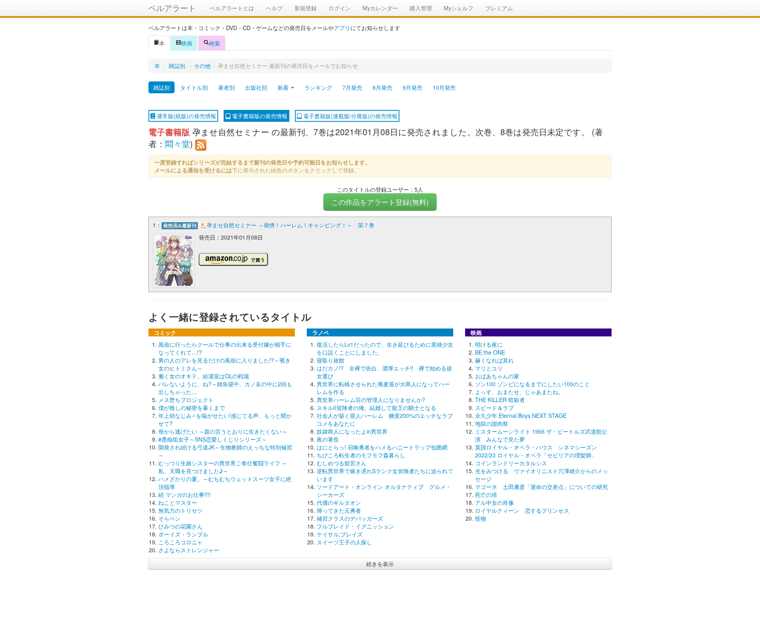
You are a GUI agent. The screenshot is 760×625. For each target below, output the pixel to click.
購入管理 (421, 8)
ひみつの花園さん (180, 526)
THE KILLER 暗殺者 (500, 400)
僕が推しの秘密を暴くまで (191, 408)
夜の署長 (328, 439)
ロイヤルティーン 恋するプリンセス (522, 510)
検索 (214, 43)
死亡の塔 (486, 494)
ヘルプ (274, 8)
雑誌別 (177, 66)
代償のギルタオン (339, 502)
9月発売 (412, 87)
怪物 (480, 518)
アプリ (342, 28)
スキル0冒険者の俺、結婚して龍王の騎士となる (376, 408)
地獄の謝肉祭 (491, 423)
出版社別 (256, 87)
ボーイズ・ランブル (183, 534)
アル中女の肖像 (494, 502)
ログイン (340, 8)
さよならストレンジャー (188, 550)
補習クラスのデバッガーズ (350, 518)
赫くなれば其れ (494, 360)
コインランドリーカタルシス (511, 463)
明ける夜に (489, 344)
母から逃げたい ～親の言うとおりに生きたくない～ (222, 431)
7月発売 (352, 87)
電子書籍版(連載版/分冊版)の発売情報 (349, 116)
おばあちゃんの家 (497, 376)
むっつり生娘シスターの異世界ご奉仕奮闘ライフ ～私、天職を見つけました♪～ (222, 467)
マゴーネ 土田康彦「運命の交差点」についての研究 (541, 487)
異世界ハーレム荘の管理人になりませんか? (371, 400)
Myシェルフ (458, 8)
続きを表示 (380, 564)
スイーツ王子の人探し (344, 542)
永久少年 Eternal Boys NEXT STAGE (520, 415)
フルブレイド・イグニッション (355, 526)
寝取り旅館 (330, 360)
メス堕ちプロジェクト (186, 400)
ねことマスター (177, 502)
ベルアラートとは (232, 8)
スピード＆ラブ (494, 408)
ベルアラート (172, 7)
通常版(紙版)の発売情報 (185, 116)
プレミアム (499, 8)
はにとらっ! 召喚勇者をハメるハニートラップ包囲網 (382, 447)
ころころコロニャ (180, 542)
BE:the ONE (490, 352)
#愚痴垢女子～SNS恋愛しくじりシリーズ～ (212, 439)
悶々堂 (177, 143)
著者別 (226, 87)
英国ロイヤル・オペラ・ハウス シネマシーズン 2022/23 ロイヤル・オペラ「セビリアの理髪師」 (536, 451)
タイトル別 (194, 87)
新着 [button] (283, 87)
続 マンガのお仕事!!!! (184, 494)
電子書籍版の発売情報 (258, 116)
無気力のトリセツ (180, 510)
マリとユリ (489, 368)
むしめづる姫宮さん (342, 463)
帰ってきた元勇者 (339, 510)
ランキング (318, 87)
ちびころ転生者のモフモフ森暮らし (361, 455)
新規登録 (305, 8)
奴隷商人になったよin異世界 (352, 431)
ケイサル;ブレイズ (340, 534)
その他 (202, 66)
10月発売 (444, 87)
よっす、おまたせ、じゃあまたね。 (519, 392)
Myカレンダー (380, 8)
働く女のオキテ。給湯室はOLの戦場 (203, 376)
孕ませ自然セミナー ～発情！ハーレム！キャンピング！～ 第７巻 (290, 225)
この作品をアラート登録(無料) (380, 202)
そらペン (169, 518)
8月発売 (382, 87)
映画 (186, 43)
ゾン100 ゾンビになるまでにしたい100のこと (532, 384)
